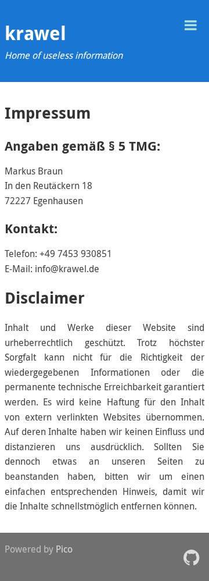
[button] (190, 24)
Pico (64, 549)
